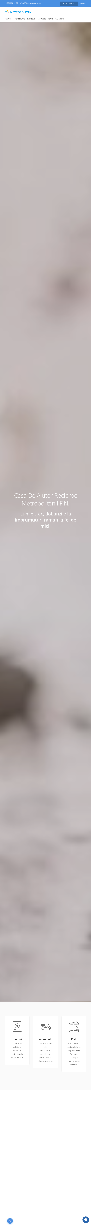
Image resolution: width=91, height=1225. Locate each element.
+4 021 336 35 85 (11, 3)
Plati (50, 19)
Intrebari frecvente (36, 19)
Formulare (20, 19)
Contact (83, 3)
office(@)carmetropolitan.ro (30, 3)
